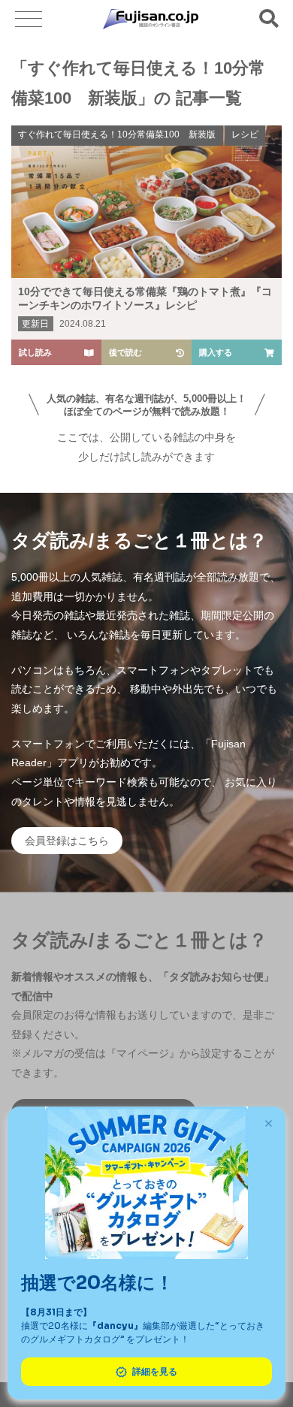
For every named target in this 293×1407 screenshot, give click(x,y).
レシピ (244, 134)
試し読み (35, 352)
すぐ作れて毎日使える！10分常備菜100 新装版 (117, 134)
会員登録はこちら (67, 841)
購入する (215, 352)
